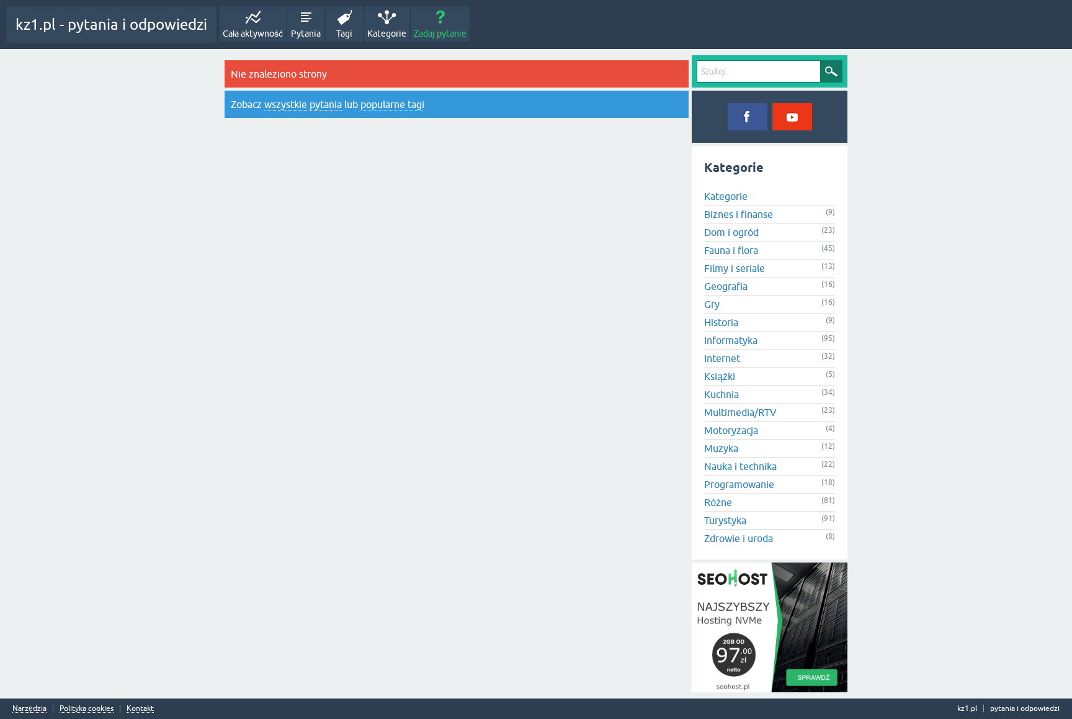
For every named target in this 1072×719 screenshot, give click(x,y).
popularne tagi (392, 104)
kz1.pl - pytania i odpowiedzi (111, 24)
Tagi (344, 33)
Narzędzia (29, 709)
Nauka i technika (740, 466)
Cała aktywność (253, 33)
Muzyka (721, 448)
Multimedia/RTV (740, 412)
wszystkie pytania (303, 104)
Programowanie (739, 484)
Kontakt (140, 709)
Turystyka (725, 520)
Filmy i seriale (734, 268)
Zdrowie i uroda (738, 538)
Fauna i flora (731, 250)
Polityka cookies (87, 709)
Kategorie (386, 33)
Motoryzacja (731, 430)
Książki (719, 376)
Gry (712, 304)
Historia (721, 322)
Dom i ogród (731, 232)
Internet (722, 358)
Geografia (726, 286)
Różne (718, 502)
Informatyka (730, 340)
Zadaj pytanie (440, 33)
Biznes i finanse (738, 214)
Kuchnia (721, 394)
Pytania (306, 33)
